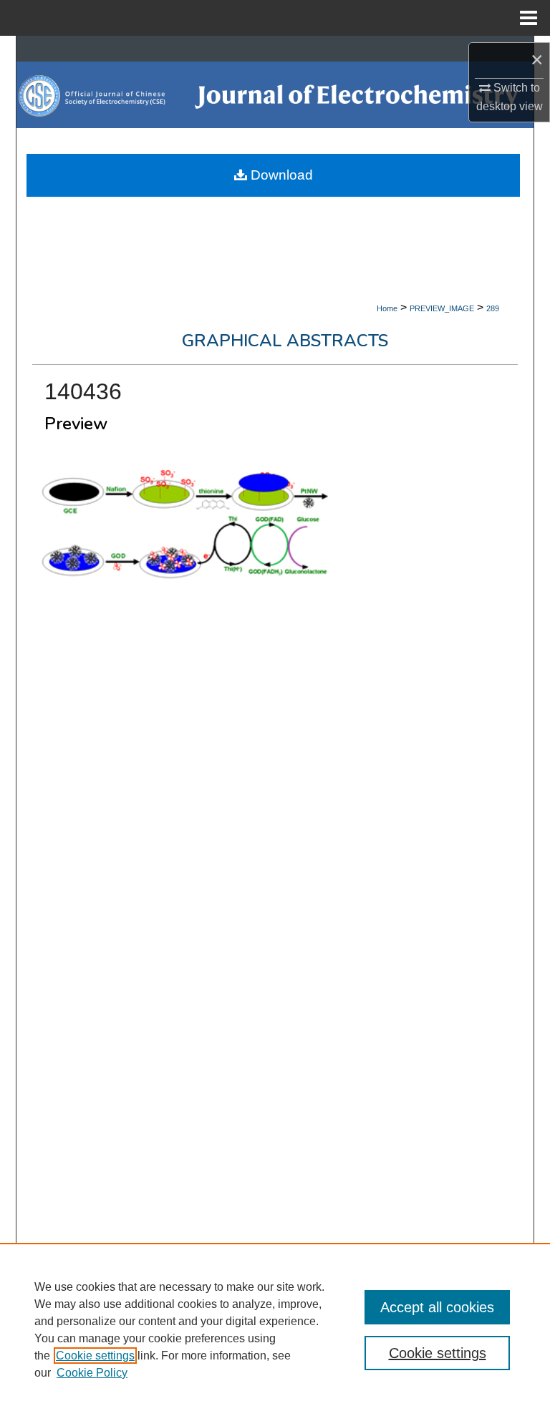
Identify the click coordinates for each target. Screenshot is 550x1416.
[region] (275, 1329)
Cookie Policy (92, 1373)
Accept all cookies (437, 1307)
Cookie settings (95, 1355)
